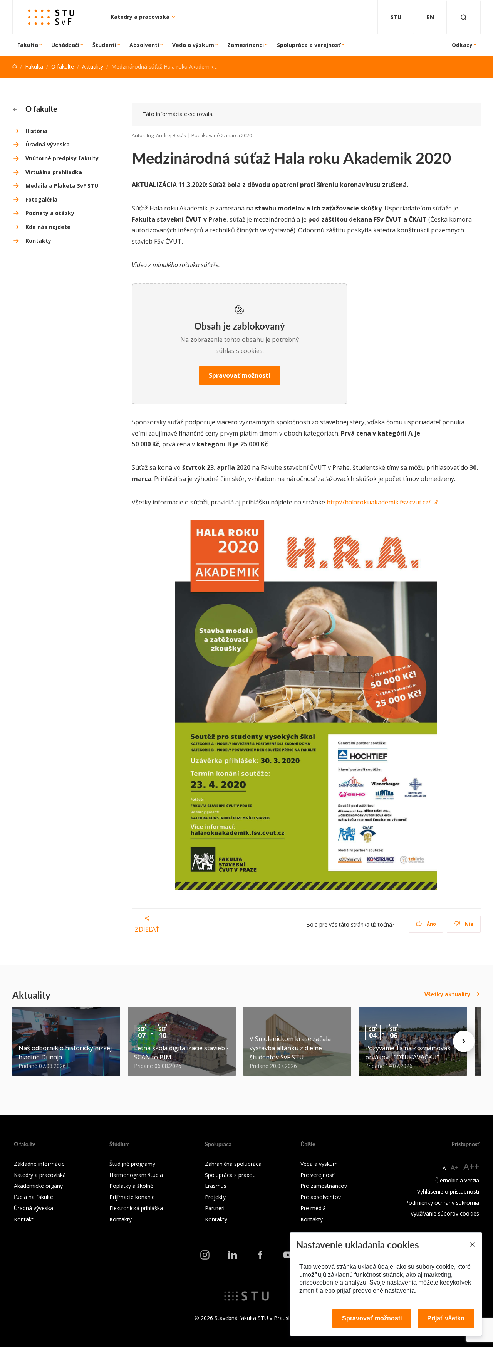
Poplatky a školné (131, 1185)
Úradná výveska (47, 144)
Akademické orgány (38, 1185)
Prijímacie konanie (132, 1197)
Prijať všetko (445, 1318)
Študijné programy (132, 1163)
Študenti (104, 45)
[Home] (14, 66)
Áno (431, 924)
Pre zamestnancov (323, 1185)
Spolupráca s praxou (230, 1175)
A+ (455, 1167)
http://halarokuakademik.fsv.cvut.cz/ (379, 502)
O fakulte (62, 66)
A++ (471, 1166)
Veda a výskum (193, 45)
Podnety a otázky (49, 213)
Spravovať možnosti (239, 375)
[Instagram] (205, 1255)
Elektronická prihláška (136, 1208)
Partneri (215, 1208)
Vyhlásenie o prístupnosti (448, 1191)
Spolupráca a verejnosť (308, 45)
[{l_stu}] (246, 1295)
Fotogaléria (41, 199)
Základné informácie (39, 1163)
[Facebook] (260, 1255)
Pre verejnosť (317, 1175)
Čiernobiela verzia (457, 1180)
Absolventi (144, 45)
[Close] (472, 1244)
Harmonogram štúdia (136, 1175)
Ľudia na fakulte (33, 1197)
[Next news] (464, 1041)
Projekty (215, 1197)
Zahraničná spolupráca (233, 1163)
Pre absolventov (320, 1197)
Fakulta (27, 45)
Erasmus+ (217, 1185)
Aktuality (92, 66)
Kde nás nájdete (47, 226)
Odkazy (462, 45)
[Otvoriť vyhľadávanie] (464, 17)
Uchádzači (65, 45)
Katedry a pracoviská (141, 16)
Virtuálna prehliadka (53, 172)
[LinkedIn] (232, 1255)
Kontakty (38, 240)
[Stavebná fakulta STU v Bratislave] (51, 17)
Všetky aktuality (447, 994)
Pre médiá (313, 1208)
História (36, 131)
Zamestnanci (245, 45)
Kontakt (24, 1219)
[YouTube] (288, 1255)
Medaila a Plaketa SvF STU (61, 185)
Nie (468, 924)
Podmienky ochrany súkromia (442, 1202)
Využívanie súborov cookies (445, 1213)
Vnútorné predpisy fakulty (62, 158)
